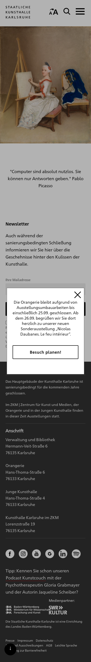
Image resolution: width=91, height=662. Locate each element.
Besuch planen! (45, 352)
